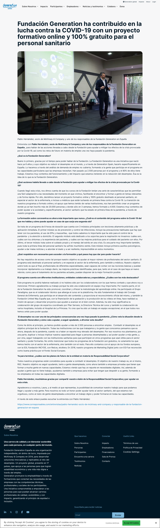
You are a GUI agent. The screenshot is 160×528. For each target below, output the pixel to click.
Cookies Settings (131, 452)
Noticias (78, 465)
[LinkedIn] (5, 512)
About (148, 2)
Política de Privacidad (132, 447)
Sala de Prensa (108, 456)
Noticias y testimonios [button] (93, 6)
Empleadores (72, 6)
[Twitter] (11, 512)
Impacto (141, 2)
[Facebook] (22, 512)
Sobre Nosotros (29, 6)
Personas (78, 447)
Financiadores (108, 452)
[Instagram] (17, 512)
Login (154, 2)
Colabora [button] (111, 6)
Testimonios (79, 461)
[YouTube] (27, 512)
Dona (122, 6)
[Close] (156, 523)
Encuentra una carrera (84, 456)
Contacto (106, 461)
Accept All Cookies (131, 523)
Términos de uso (130, 443)
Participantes (56, 6)
